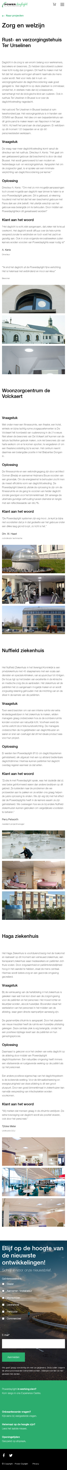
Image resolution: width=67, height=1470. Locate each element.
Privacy (36, 1464)
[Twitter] (10, 1456)
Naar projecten (15, 16)
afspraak (20, 1441)
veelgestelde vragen (25, 1416)
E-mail (6, 1335)
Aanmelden (13, 1357)
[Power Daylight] (15, 4)
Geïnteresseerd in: (12, 1279)
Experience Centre (30, 1393)
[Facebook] (3, 1456)
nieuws (22, 1428)
